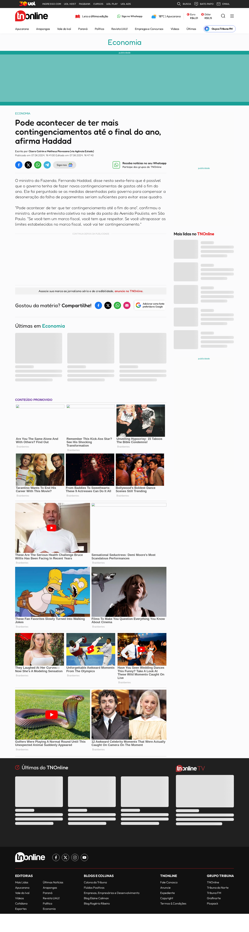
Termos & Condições (173, 903)
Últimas (191, 29)
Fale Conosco (169, 882)
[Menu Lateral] (232, 16)
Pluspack (212, 903)
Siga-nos (62, 164)
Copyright (166, 898)
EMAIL (226, 4)
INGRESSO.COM (51, 4)
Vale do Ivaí (64, 29)
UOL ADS (126, 4)
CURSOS (98, 4)
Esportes (21, 908)
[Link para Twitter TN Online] (65, 857)
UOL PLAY (112, 4)
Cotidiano (21, 903)
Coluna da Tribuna (95, 882)
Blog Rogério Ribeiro (97, 903)
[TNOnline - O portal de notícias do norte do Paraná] (31, 16)
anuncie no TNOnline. (129, 291)
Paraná (82, 29)
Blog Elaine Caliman (96, 898)
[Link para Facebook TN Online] (56, 857)
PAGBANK (84, 4)
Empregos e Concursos (149, 29)
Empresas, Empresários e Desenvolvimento (111, 893)
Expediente (167, 893)
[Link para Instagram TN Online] (75, 857)
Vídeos (175, 29)
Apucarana (22, 29)
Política (99, 29)
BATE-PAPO (206, 4)
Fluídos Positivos (94, 887)
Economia (124, 42)
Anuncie (165, 887)
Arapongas (43, 29)
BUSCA (187, 4)
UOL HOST (70, 4)
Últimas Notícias (53, 882)
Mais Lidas (21, 882)
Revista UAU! (119, 29)
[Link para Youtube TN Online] (84, 857)
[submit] (223, 16)
